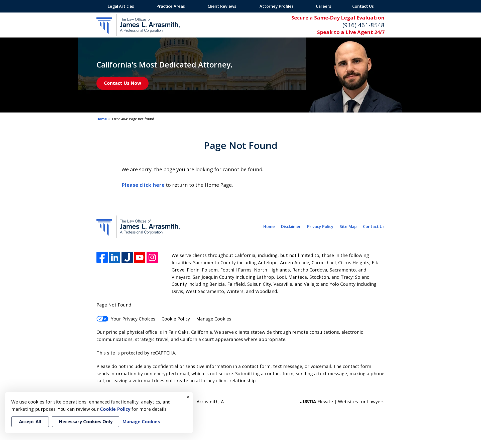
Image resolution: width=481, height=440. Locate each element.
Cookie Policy (176, 319)
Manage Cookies (213, 319)
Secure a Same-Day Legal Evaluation (338, 17)
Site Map (348, 226)
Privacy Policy (320, 226)
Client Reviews (222, 6)
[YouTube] (139, 257)
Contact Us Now (122, 83)
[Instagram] (152, 257)
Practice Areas (171, 6)
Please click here (143, 185)
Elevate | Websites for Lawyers (342, 401)
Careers (323, 6)
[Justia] (127, 257)
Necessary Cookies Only (85, 421)
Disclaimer (291, 226)
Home (101, 118)
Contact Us (363, 6)
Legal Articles (121, 6)
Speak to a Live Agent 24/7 (351, 32)
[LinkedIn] (114, 257)
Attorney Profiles (277, 6)
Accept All (30, 421)
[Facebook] (102, 257)
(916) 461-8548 (363, 25)
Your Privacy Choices (133, 319)
